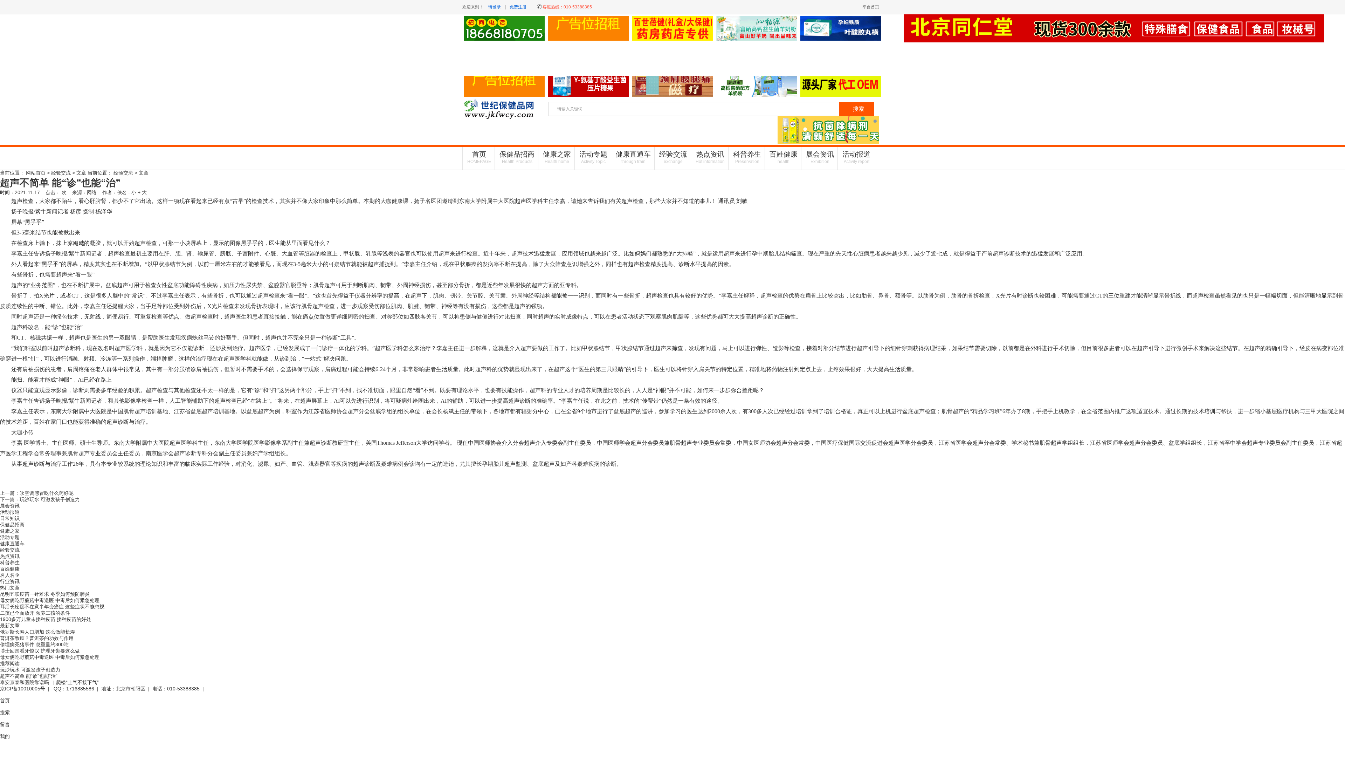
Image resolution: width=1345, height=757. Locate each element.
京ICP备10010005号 (22, 688)
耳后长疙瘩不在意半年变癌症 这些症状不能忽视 (52, 606)
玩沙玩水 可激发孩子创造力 (50, 499)
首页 (479, 157)
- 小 (132, 192)
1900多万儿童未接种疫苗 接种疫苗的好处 (45, 619)
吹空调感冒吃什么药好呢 (47, 493)
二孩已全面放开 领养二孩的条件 (35, 613)
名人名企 (10, 575)
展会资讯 (820, 157)
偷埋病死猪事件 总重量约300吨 (34, 644)
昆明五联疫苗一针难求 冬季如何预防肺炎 (45, 594)
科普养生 (747, 157)
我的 (5, 736)
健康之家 (557, 157)
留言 (5, 724)
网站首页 (36, 173)
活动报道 (856, 157)
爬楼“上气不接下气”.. (79, 682)
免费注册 (518, 7)
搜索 (5, 712)
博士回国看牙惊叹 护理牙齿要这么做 (40, 651)
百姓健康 (784, 157)
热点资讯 (710, 157)
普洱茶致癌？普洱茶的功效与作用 (37, 638)
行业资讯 (10, 581)
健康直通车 (633, 157)
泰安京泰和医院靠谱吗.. (26, 682)
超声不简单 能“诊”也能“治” (28, 676)
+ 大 (142, 192)
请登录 (494, 7)
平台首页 (870, 7)
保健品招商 (516, 157)
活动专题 (593, 157)
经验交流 (673, 157)
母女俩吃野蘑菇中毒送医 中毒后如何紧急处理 (49, 600)
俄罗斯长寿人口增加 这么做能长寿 (37, 632)
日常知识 (10, 518)
